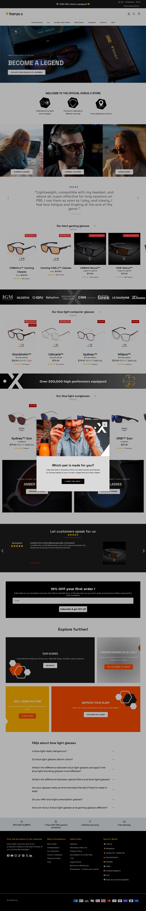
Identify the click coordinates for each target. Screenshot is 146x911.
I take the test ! (73, 481)
